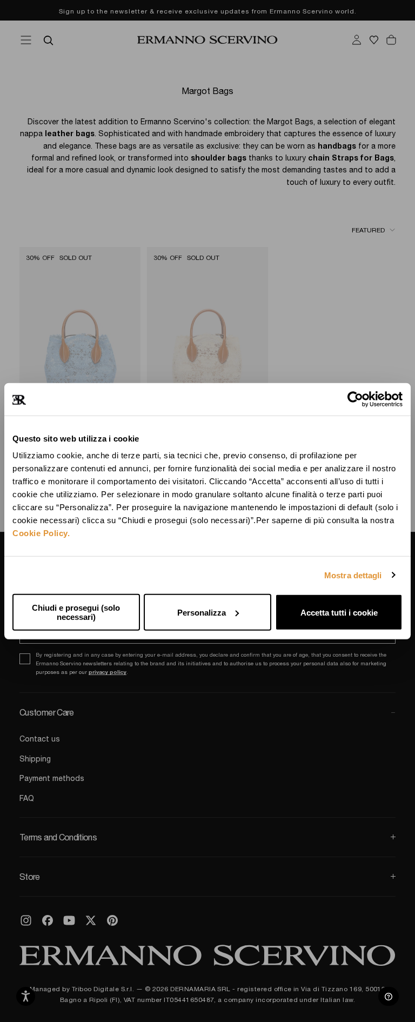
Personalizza (201, 612)
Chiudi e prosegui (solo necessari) (76, 612)
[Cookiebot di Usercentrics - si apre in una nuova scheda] (355, 399)
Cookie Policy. (41, 533)
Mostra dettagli (353, 574)
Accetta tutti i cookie (339, 612)
